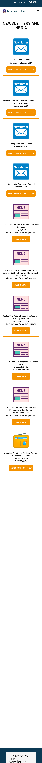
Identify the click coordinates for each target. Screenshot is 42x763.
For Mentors (19, 2)
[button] (38, 11)
